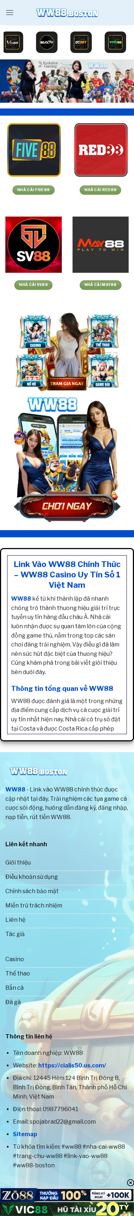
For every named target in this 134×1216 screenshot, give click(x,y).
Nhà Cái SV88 (33, 284)
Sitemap (25, 1134)
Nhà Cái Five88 (33, 190)
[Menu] (9, 12)
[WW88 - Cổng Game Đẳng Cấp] (67, 12)
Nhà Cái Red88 (100, 190)
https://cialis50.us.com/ (72, 1065)
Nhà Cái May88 (100, 284)
